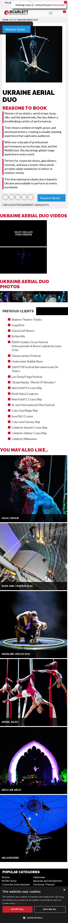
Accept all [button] (17, 909)
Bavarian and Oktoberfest (47, 880)
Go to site (59, 4)
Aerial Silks (10, 722)
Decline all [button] (49, 909)
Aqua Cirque (10, 518)
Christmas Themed (43, 884)
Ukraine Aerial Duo (27, 19)
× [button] (64, 890)
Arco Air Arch (11, 790)
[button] (5, 197)
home (5, 19)
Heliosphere (10, 858)
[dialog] (34, 904)
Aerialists (42, 204)
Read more (21, 903)
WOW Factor (9, 880)
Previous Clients (18, 311)
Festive (6, 877)
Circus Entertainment (18, 204)
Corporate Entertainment (16, 884)
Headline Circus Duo (16, 654)
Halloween (39, 877)
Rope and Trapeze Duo (17, 586)
